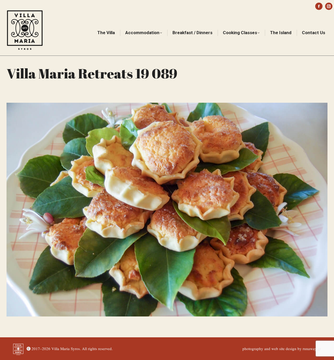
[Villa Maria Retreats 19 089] (167, 209)
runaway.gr (312, 348)
